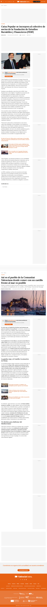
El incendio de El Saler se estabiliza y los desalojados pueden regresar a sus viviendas (18, 385)
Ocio (38, 583)
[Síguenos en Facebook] (5, 1)
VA (11, 1)
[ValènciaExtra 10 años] (23, 1)
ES (13, 1)
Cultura (31, 583)
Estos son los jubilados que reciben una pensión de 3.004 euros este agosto (19, 397)
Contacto (2, 588)
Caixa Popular (4, 186)
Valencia (3, 274)
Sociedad (26, 583)
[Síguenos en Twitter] (7, 1)
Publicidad (38, 588)
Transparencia (43, 588)
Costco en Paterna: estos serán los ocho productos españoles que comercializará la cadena (18, 391)
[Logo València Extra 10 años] (23, 577)
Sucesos (34, 583)
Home (2, 5)
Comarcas (13, 583)
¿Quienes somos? (9, 588)
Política (18, 583)
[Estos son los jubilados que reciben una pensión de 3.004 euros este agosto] (4, 398)
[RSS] (10, 1)
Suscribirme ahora (23, 570)
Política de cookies (31, 588)
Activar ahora (8, 76)
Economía (3, 23)
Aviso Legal (15, 588)
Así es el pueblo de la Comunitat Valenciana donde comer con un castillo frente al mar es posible (18, 152)
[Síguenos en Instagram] (8, 1)
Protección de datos (22, 588)
